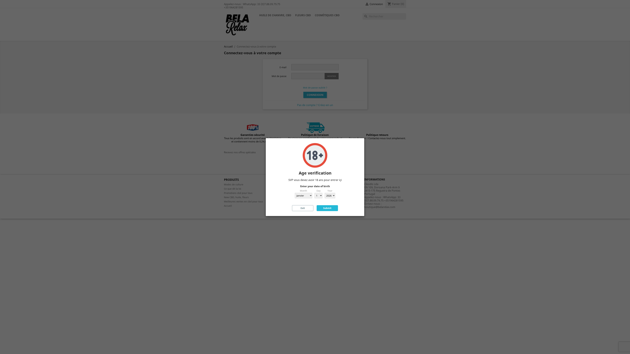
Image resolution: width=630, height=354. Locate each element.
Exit (303, 208)
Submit (327, 208)
